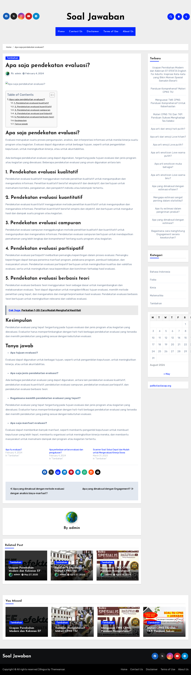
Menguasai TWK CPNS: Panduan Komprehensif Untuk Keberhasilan (115, 571)
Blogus (43, 669)
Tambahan (12, 58)
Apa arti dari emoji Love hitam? (168, 136)
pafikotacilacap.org (160, 385)
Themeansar (58, 669)
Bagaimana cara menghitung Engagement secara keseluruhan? (168, 234)
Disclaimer (93, 31)
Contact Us (75, 31)
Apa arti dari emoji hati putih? (168, 128)
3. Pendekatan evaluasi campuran (32, 110)
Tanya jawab (21, 124)
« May (167, 374)
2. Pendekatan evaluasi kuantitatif (33, 106)
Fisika (153, 279)
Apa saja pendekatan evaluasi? (27, 99)
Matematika (156, 295)
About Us (128, 31)
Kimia (153, 287)
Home (61, 31)
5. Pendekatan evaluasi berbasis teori (34, 117)
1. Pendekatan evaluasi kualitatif (31, 103)
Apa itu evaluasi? (14, 449)
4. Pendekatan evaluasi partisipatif (33, 113)
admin (18, 73)
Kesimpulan (21, 120)
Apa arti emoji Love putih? (168, 144)
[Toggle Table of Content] (50, 95)
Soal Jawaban (96, 17)
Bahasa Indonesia (160, 271)
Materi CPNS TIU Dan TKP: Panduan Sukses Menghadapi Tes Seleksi (168, 117)
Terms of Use (110, 31)
